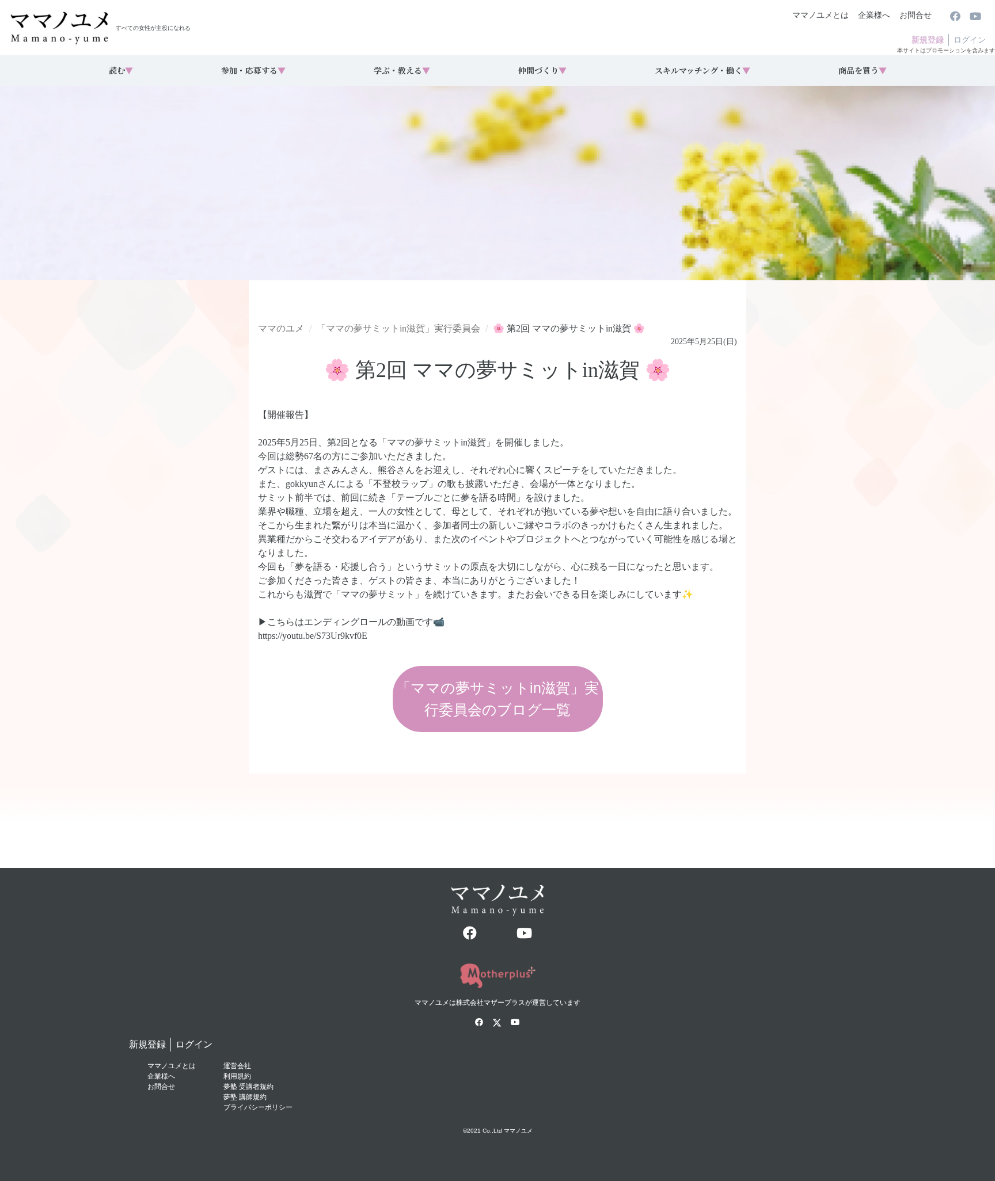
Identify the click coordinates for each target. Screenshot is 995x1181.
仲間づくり (542, 70)
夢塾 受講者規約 (248, 1087)
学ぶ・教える (402, 70)
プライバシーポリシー (258, 1107)
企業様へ (874, 15)
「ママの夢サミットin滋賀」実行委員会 (398, 328)
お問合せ (915, 15)
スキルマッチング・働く (702, 70)
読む (121, 70)
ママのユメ (281, 328)
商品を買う (862, 70)
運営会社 (237, 1066)
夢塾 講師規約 (245, 1097)
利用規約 (237, 1076)
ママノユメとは (820, 15)
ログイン (970, 39)
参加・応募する (253, 70)
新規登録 (928, 39)
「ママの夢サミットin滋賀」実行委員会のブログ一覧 (497, 699)
